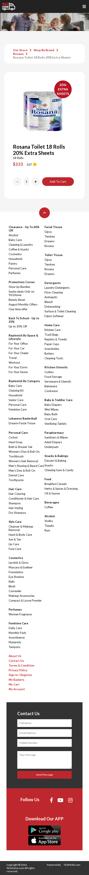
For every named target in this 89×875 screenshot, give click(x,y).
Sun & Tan (15, 539)
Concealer (15, 591)
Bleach (48, 302)
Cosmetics (15, 254)
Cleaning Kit (16, 390)
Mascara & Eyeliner (21, 567)
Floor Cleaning (53, 292)
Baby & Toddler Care (58, 400)
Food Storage (53, 376)
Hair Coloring (17, 493)
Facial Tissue (53, 227)
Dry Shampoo (17, 512)
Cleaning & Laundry (21, 244)
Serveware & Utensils (57, 381)
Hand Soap (15, 442)
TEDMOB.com (72, 864)
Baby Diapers (53, 404)
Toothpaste (16, 480)
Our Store (20, 50)
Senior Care (16, 400)
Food (47, 479)
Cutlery (49, 372)
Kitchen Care (52, 330)
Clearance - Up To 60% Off (24, 228)
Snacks (48, 465)
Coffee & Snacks (19, 249)
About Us (15, 656)
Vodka (48, 521)
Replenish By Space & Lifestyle (23, 337)
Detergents (52, 283)
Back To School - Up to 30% (24, 319)
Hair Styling (16, 508)
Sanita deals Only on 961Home (21, 293)
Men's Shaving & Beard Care (26, 466)
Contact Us (16, 660)
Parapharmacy (54, 432)
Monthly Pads (17, 632)
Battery (49, 353)
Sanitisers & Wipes (56, 437)
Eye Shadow (16, 577)
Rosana (18, 54)
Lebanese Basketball (23, 418)
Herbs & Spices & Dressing (61, 488)
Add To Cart (58, 181)
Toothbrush (16, 456)
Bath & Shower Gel (20, 447)
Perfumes (15, 273)
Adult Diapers (53, 442)
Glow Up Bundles (19, 287)
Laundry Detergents (57, 287)
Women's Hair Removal (23, 461)
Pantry (13, 263)
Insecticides (51, 348)
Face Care (15, 549)
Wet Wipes (51, 409)
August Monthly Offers (23, 304)
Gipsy (48, 231)
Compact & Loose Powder (25, 600)
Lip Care (14, 544)
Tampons (14, 647)
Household (15, 259)
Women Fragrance (20, 614)
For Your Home (18, 372)
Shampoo (15, 503)
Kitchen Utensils (56, 367)
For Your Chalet (18, 353)
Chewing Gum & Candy (58, 470)
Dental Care (16, 475)
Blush (12, 586)
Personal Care (17, 268)
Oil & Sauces (52, 493)
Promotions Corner (22, 282)
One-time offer (18, 309)
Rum (47, 530)
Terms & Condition (21, 665)
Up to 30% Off (18, 326)
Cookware (51, 391)
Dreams (49, 241)
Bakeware (50, 386)
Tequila (49, 525)
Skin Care (15, 521)
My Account (17, 689)
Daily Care (15, 628)
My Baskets (16, 679)
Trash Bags (51, 334)
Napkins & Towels (55, 339)
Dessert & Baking (55, 460)
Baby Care (15, 240)
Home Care (52, 325)
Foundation (16, 572)
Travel (13, 358)
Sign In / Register (20, 675)
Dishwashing (52, 306)
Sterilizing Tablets (55, 423)
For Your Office (18, 343)
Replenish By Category (24, 381)
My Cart (14, 684)
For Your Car (17, 348)
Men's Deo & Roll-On (22, 470)
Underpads (51, 447)
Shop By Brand (44, 50)
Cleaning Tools (53, 358)
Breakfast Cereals (55, 484)
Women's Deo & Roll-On (24, 451)
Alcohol (13, 235)
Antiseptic (50, 297)
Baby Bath (50, 414)
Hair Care (15, 489)
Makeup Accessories (22, 595)
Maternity (15, 642)
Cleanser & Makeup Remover (21, 528)
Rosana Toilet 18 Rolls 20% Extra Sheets (42, 57)
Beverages (51, 502)
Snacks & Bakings (56, 456)
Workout (14, 362)
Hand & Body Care (20, 534)
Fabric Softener (54, 316)
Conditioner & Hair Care (24, 498)
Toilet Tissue (53, 255)
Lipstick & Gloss (19, 562)
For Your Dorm (18, 367)
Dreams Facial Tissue (22, 423)
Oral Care (50, 419)
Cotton (13, 437)
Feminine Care (18, 409)
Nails (12, 581)
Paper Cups (51, 344)
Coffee (48, 507)
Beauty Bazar (17, 299)
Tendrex (49, 236)
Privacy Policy (18, 670)
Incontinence (17, 637)
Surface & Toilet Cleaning (60, 311)
